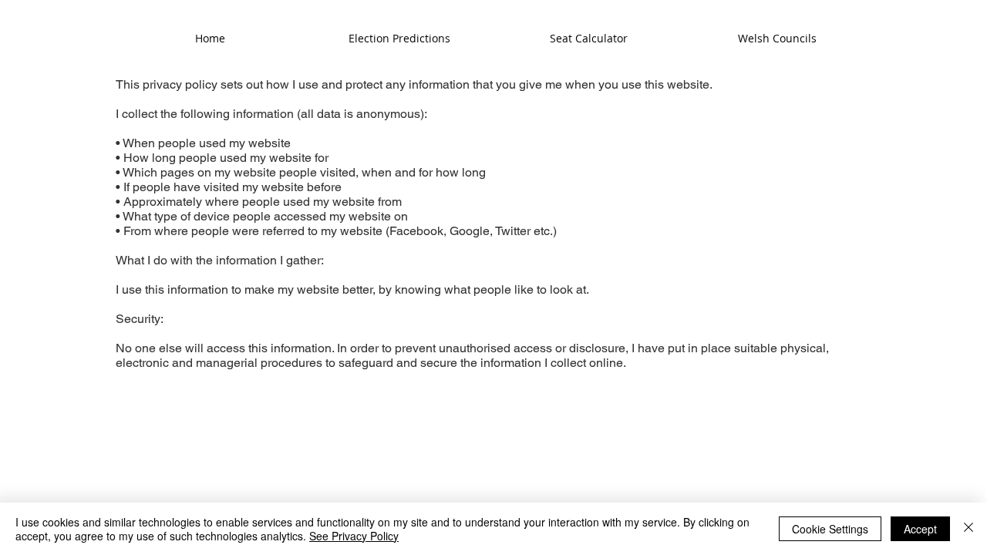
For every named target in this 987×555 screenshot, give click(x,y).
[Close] (968, 529)
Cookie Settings (830, 528)
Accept (920, 528)
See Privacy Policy (354, 535)
